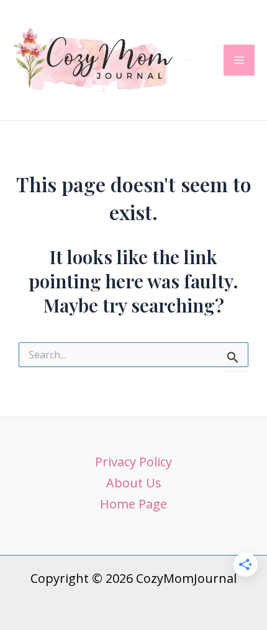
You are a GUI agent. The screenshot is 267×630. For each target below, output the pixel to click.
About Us (133, 482)
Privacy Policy (133, 461)
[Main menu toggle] (239, 60)
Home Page (133, 503)
